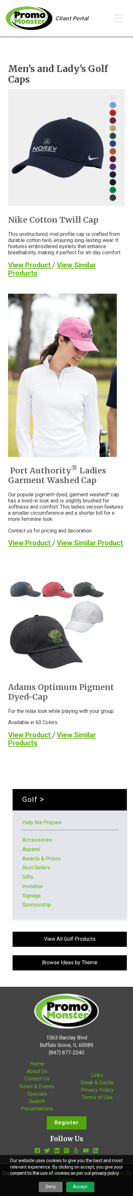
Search (37, 1101)
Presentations (37, 1109)
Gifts (27, 877)
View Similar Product (90, 543)
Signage (31, 896)
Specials (37, 1094)
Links (97, 1075)
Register (67, 1123)
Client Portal (72, 18)
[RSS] (95, 1150)
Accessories (37, 840)
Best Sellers (36, 868)
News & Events (37, 1086)
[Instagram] (66, 1150)
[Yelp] (76, 1150)
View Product (30, 265)
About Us (36, 1071)
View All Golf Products (70, 939)
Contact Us (37, 1079)
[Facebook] (37, 1150)
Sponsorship (36, 905)
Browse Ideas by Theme (69, 962)
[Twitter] (47, 1150)
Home (37, 1064)
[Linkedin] (57, 1150)
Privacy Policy (97, 1090)
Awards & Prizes (41, 859)
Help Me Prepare (42, 822)
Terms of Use (97, 1097)
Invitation (32, 886)
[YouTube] (86, 1150)
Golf (29, 800)
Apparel (31, 849)
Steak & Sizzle (97, 1082)
